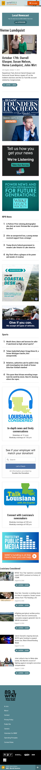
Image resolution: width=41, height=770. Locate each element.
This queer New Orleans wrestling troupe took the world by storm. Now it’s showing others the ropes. (22, 376)
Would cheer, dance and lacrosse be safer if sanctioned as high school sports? (22, 343)
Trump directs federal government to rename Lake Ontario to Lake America (20, 246)
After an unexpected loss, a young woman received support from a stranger (22, 237)
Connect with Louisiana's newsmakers (20, 517)
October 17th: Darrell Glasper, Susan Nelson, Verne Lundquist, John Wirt (19, 61)
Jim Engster (5, 70)
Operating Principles (11, 738)
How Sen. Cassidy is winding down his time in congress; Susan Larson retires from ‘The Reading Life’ (27, 595)
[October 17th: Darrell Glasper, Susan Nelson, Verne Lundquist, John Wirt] (19, 44)
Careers (6, 729)
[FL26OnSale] (20, 119)
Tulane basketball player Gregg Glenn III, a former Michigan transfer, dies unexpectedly (22, 353)
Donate (34, 3)
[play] (3, 767)
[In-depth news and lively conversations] (20, 405)
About (6, 710)
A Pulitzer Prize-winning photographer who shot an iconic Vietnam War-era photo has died (22, 226)
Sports (5, 334)
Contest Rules (8, 742)
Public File (7, 724)
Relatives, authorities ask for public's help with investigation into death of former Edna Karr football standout (22, 365)
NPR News (7, 216)
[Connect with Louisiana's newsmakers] (20, 496)
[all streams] (38, 767)
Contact (6, 715)
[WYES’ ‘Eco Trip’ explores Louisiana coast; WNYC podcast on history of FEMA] (7, 576)
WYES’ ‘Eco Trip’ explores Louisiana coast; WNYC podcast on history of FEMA (28, 575)
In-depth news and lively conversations (20, 430)
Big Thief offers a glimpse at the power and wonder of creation (21, 256)
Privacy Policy (8, 719)
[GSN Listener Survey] (20, 160)
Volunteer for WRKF (10, 733)
